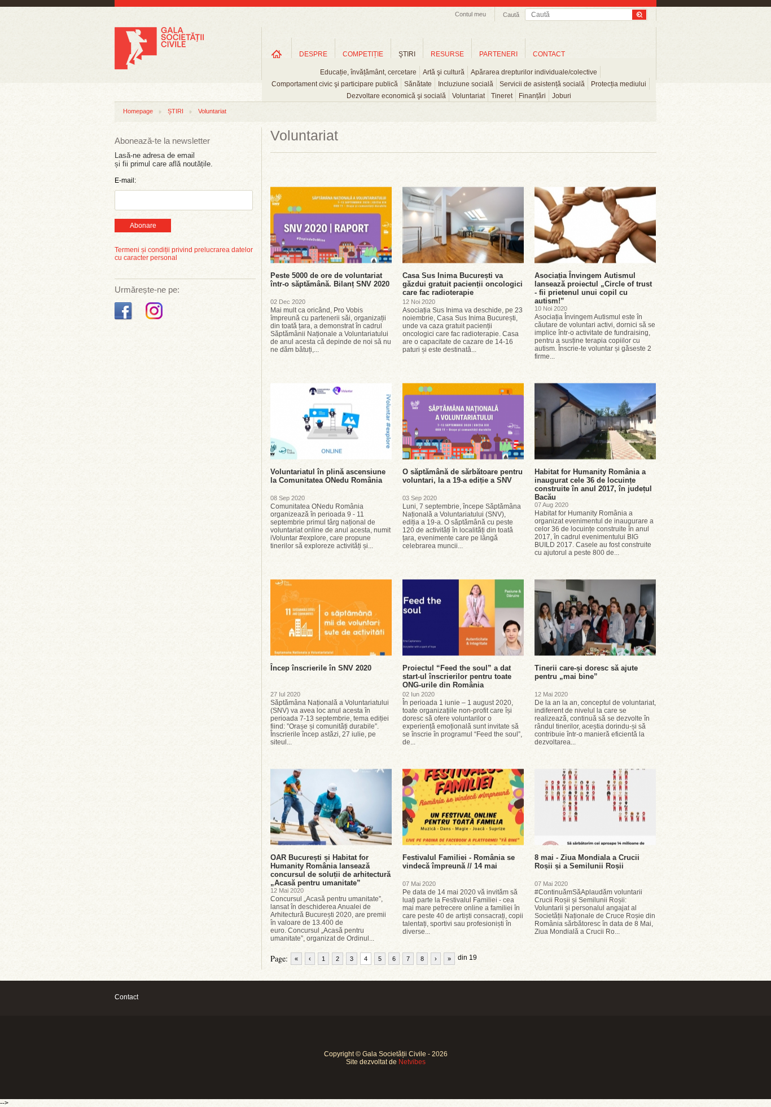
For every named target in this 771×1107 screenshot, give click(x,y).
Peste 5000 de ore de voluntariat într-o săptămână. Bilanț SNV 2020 (329, 279)
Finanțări (532, 96)
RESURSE (447, 54)
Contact (126, 997)
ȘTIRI (175, 111)
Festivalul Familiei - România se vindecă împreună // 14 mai (458, 861)
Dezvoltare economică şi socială (396, 96)
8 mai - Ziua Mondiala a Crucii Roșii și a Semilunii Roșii (587, 861)
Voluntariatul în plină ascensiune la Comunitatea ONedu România (328, 476)
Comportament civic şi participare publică (334, 84)
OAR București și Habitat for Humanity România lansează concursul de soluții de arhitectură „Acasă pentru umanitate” (330, 870)
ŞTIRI (406, 54)
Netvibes (412, 1062)
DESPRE (313, 54)
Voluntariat (468, 96)
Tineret (501, 96)
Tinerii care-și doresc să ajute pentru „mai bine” (586, 672)
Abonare (143, 226)
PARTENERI (498, 54)
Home (276, 54)
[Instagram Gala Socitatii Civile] (155, 320)
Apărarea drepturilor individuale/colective (534, 72)
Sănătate (418, 84)
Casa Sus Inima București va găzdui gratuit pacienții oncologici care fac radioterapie (462, 284)
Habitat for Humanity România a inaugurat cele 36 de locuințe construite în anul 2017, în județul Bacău (593, 484)
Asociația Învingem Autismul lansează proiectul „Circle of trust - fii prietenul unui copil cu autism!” (593, 288)
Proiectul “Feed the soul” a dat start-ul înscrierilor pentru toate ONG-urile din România (456, 676)
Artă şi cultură (444, 72)
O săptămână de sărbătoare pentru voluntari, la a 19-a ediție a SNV (462, 476)
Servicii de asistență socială (542, 84)
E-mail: (125, 180)
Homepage (138, 111)
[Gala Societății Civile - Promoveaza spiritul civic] (159, 67)
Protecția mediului (618, 84)
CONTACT (549, 54)
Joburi (561, 96)
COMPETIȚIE (363, 54)
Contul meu (470, 14)
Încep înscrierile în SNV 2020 (320, 668)
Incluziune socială (465, 84)
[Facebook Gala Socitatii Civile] (124, 320)
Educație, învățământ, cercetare (368, 72)
